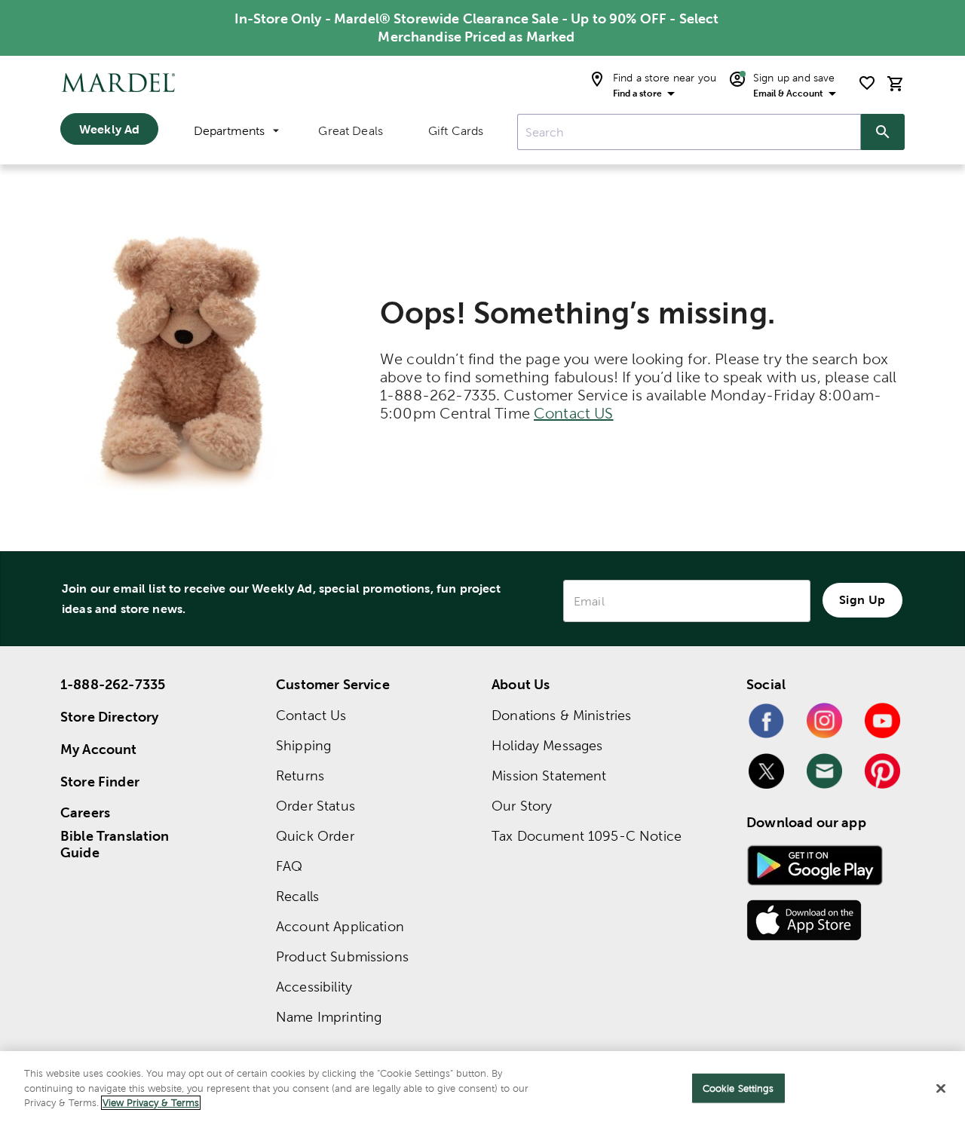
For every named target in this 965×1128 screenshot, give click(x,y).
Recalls (297, 896)
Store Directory (109, 717)
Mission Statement (549, 775)
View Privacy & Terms (151, 1102)
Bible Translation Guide (115, 844)
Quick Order (315, 836)
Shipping (303, 745)
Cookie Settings (738, 1088)
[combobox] (689, 132)
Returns (300, 775)
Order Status (315, 806)
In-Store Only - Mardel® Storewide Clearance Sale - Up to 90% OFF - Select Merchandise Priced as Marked (476, 27)
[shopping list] (867, 83)
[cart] (896, 83)
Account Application (340, 926)
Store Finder (99, 781)
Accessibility (314, 987)
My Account (98, 749)
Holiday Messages (547, 745)
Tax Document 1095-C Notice (587, 836)
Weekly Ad (109, 129)
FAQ (289, 866)
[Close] (940, 1088)
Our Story (522, 806)
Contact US (574, 413)
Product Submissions (342, 956)
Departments (229, 130)
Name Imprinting (328, 1017)
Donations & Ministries (561, 715)
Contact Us (311, 715)
